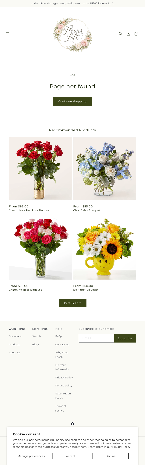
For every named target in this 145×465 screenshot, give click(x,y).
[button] (7, 34)
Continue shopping (72, 101)
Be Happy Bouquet (85, 289)
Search (36, 336)
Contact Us (62, 344)
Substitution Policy (63, 396)
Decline (110, 456)
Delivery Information (62, 367)
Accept (70, 456)
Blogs (35, 344)
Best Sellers (72, 303)
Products (14, 344)
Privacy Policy (121, 446)
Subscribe (125, 338)
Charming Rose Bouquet (25, 289)
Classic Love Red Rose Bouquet (30, 210)
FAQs (58, 336)
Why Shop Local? (61, 355)
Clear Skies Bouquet (86, 210)
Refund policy (63, 385)
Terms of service (60, 408)
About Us (14, 352)
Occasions (15, 336)
